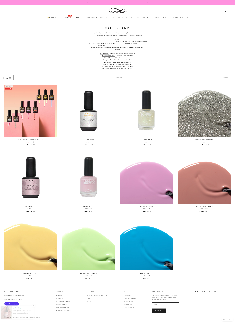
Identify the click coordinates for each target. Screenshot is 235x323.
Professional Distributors (63, 310)
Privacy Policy (128, 304)
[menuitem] (59, 17)
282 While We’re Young (108, 56)
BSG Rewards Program (63, 301)
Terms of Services (129, 307)
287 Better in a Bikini (108, 66)
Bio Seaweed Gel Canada (15, 299)
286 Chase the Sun (108, 64)
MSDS (89, 301)
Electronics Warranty (130, 298)
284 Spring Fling (108, 60)
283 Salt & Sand (109, 58)
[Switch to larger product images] (3, 77)
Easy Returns (127, 295)
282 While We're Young (204, 139)
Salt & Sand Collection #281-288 (30, 139)
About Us (59, 295)
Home (6, 23)
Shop (11, 23)
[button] (36, 305)
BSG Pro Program (61, 304)
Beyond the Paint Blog (62, 307)
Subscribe (159, 310)
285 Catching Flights (110, 62)
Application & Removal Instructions (97, 295)
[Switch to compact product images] (10, 77)
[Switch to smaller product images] (7, 77)
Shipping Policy (128, 301)
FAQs (88, 298)
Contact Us (59, 298)
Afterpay (21, 295)
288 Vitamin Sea (107, 68)
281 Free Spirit (104, 53)
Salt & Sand (19, 23)
